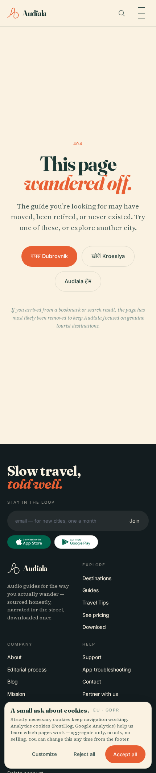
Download (94, 627)
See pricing (95, 615)
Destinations (96, 578)
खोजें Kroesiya (107, 256)
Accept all (125, 754)
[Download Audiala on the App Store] (29, 542)
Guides (90, 590)
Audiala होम (78, 281)
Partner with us (100, 694)
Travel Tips (95, 602)
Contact (91, 681)
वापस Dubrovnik (49, 256)
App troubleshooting (106, 669)
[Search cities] (121, 13)
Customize (44, 754)
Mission (16, 694)
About (14, 657)
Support (92, 657)
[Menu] (141, 13)
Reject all (84, 754)
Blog (12, 681)
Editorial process (26, 669)
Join (134, 521)
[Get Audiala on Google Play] (76, 542)
